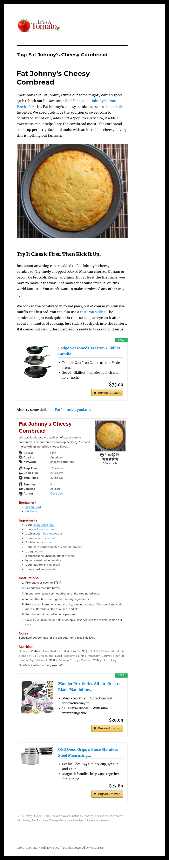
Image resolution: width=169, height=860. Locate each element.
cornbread (116, 816)
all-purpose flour (44, 524)
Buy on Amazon (109, 393)
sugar (48, 542)
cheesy (89, 816)
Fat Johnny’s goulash (72, 410)
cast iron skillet (92, 312)
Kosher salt (48, 538)
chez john (101, 816)
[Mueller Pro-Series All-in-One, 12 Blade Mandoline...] (37, 697)
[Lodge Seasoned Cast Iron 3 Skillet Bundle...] (37, 361)
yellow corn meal (44, 529)
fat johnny (23, 820)
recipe (79, 820)
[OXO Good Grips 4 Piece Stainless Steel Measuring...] (37, 756)
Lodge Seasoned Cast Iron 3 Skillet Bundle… (89, 351)
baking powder (52, 533)
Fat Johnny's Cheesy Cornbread (53, 820)
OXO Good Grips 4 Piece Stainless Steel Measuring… (88, 752)
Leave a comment (99, 820)
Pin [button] (117, 454)
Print (107, 454)
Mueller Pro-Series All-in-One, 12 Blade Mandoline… (89, 686)
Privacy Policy (50, 847)
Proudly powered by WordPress (83, 847)
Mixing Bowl (33, 507)
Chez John (57, 493)
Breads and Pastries (67, 816)
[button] (103, 459)
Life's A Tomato (27, 847)
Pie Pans (31, 511)
